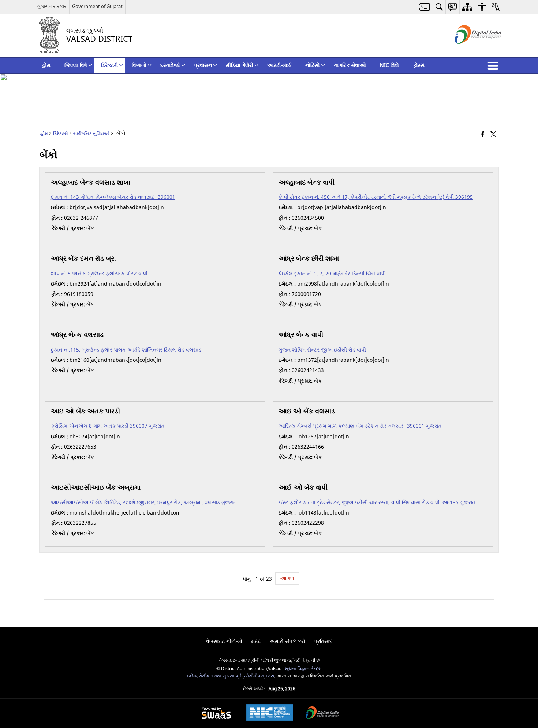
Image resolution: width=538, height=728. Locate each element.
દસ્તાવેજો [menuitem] (170, 65)
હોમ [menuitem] (46, 65)
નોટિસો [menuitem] (312, 65)
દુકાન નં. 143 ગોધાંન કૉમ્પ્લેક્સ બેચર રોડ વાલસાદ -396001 (113, 197)
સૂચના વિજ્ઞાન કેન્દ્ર (303, 669)
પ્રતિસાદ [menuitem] (323, 641)
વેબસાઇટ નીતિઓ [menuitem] (224, 641)
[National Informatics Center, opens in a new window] (270, 713)
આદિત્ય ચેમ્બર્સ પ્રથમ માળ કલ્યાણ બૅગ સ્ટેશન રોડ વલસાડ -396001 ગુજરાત (360, 426)
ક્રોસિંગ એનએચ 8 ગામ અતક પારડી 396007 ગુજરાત (107, 426)
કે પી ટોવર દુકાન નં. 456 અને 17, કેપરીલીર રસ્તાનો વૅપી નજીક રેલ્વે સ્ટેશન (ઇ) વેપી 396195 (376, 197)
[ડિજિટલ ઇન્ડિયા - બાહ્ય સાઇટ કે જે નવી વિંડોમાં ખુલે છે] (469, 50)
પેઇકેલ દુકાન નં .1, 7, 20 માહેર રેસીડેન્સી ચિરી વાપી (332, 274)
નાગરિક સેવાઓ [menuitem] (350, 65)
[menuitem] (424, 7)
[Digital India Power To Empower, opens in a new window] (322, 713)
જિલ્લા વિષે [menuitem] (75, 65)
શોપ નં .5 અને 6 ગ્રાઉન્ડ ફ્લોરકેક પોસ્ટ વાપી (99, 274)
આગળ (287, 578)
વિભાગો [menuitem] (139, 65)
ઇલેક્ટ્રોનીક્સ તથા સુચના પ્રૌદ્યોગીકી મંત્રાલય (230, 676)
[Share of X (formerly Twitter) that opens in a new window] (493, 135)
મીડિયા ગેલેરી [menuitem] (239, 65)
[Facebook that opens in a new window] (482, 135)
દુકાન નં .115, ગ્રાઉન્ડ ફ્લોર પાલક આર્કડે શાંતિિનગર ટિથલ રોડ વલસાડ (126, 350)
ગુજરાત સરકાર (52, 6)
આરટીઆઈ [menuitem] (279, 65)
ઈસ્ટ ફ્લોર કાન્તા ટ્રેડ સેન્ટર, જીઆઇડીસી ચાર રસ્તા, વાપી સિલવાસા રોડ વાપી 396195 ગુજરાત (377, 502)
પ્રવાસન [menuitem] (203, 65)
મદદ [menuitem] (256, 641)
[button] (494, 65)
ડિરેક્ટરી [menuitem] (109, 65)
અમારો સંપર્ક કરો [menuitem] (287, 641)
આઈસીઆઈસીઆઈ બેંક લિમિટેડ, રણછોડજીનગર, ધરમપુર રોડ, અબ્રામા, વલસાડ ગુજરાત (144, 502)
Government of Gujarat (97, 6)
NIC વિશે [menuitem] (389, 65)
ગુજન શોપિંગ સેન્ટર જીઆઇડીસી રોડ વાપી (322, 350)
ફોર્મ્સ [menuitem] (419, 65)
